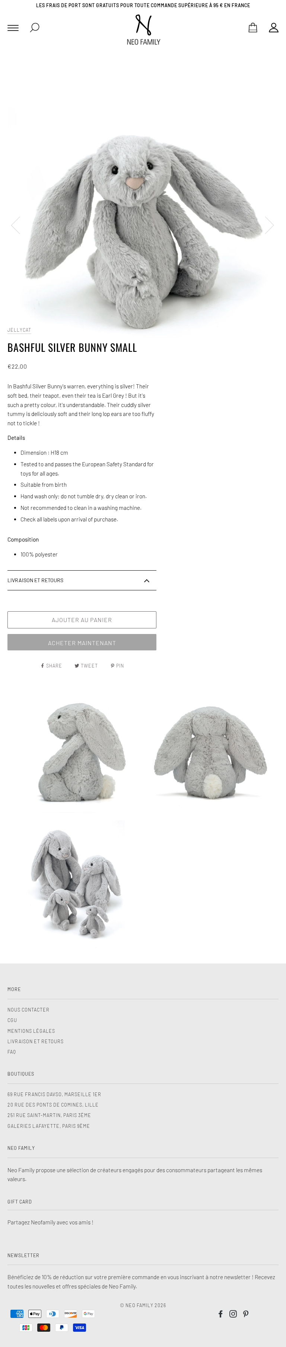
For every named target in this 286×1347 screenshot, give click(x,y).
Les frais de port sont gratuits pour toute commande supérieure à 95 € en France (143, 5)
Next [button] (265, 225)
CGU (12, 1020)
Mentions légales (31, 1031)
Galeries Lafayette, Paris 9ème (48, 1126)
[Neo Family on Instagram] (233, 1315)
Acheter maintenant (82, 642)
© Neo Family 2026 (143, 1305)
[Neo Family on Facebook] (221, 1315)
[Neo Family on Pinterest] (246, 1315)
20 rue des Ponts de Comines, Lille (53, 1104)
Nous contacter (28, 1009)
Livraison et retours (35, 1041)
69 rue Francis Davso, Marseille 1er (54, 1094)
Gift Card (19, 1201)
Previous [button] (20, 225)
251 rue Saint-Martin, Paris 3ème (49, 1115)
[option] (143, 224)
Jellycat (19, 329)
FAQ (11, 1051)
